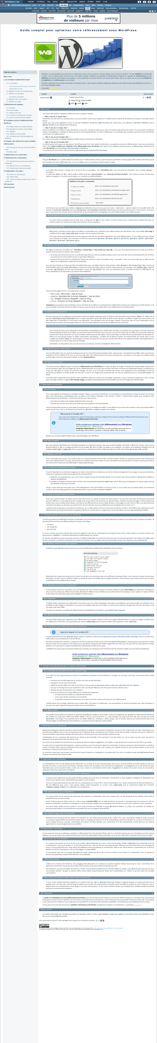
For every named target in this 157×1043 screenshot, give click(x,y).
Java (57, 5)
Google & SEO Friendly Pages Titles (134, 265)
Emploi (82, 2)
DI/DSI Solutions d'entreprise (21, 5)
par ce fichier (80, 233)
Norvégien (150, 238)
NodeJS (81, 8)
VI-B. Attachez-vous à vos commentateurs (18, 165)
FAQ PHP (44, 11)
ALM (43, 5)
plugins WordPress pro (51, 125)
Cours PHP (52, 11)
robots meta (64, 548)
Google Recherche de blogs (110, 882)
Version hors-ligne (86, 100)
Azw (78, 103)
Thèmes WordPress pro (144, 123)
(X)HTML (133, 8)
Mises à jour (8, 76)
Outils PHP (88, 11)
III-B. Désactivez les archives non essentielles (19, 129)
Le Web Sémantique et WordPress (77, 148)
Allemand (126, 238)
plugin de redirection (84, 208)
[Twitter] (146, 97)
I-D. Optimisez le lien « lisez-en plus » (17, 99)
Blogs (55, 2)
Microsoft (50, 5)
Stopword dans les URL (15, 88)
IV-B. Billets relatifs (12, 152)
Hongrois (134, 238)
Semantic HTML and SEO (139, 449)
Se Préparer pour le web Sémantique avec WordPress (81, 436)
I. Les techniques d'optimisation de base (17, 80)
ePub (72, 103)
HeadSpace (74, 267)
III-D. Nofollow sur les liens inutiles (16, 134)
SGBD (87, 5)
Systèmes (108, 5)
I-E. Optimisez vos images (14, 101)
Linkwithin (51, 719)
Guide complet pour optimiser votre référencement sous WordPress (121, 83)
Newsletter (72, 2)
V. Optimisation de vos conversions (15, 155)
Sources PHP (61, 11)
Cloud (34, 5)
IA (39, 5)
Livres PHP (70, 11)
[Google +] (150, 97)
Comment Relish (148, 752)
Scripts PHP (79, 11)
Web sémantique (111, 8)
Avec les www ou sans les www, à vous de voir (22, 86)
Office (94, 5)
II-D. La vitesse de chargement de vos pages (19, 115)
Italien (142, 238)
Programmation (78, 5)
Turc (78, 240)
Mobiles (100, 5)
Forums (30, 2)
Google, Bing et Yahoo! (76, 636)
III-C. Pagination (11, 131)
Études (90, 2)
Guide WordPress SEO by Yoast (73, 139)
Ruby (93, 8)
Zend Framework (112, 11)
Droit (98, 2)
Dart (57, 8)
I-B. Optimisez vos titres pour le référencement (20, 91)
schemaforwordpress (120, 642)
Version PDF (74, 100)
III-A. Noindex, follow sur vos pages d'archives (19, 126)
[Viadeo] (143, 97)
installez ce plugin (93, 409)
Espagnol (71, 240)
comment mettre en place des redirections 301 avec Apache (118, 685)
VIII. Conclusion (9, 184)
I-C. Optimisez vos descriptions (15, 93)
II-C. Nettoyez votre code (14, 112)
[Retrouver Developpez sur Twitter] (152, 11)
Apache (42, 8)
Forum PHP (35, 11)
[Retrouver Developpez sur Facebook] (155, 11)
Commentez (45, 88)
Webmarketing (123, 8)
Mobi (85, 103)
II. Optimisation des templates (13, 104)
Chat (62, 2)
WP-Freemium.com (106, 123)
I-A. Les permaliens (12, 83)
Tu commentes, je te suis (96, 843)
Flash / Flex (64, 8)
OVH (110, 489)
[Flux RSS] (150, 11)
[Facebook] (148, 97)
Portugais (62, 240)
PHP (87, 8)
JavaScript (74, 8)
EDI (70, 5)
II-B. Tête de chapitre (12, 110)
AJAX (35, 8)
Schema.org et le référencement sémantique (92, 150)
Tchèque (110, 238)
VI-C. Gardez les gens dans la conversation (19, 168)
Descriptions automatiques (16, 97)
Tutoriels (40, 2)
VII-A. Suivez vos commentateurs (16, 174)
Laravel (95, 11)
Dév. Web (64, 5)
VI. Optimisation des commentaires (15, 158)
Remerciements (9, 187)
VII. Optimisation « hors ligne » (14, 171)
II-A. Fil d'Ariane (11, 108)
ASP (48, 8)
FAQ (48, 2)
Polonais (54, 240)
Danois (117, 238)
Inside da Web (55, 85)
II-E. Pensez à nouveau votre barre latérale (19, 117)
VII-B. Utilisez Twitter (12, 177)
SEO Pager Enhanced (118, 610)
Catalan (102, 238)
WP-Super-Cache (112, 481)
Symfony (102, 11)
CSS (52, 8)
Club (105, 2)
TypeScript (100, 8)
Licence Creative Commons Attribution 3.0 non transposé (108, 928)
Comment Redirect (117, 806)
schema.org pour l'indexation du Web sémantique (122, 636)
